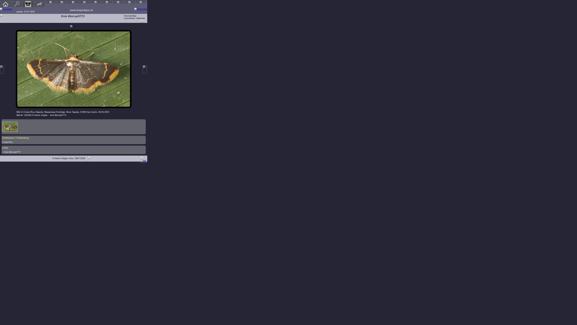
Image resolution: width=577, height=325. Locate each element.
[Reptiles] (61, 2)
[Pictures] (129, 2)
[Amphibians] (73, 2)
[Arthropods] (84, 2)
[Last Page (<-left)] (6, 9)
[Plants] (95, 2)
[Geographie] (106, 2)
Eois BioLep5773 (12, 152)
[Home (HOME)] (5, 4)
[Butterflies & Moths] (28, 4)
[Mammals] (39, 4)
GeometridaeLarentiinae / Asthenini (134, 17)
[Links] (140, 2)
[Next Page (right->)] (140, 9)
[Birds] (50, 2)
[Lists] (118, 2)
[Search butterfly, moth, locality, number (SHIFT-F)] (17, 6)
